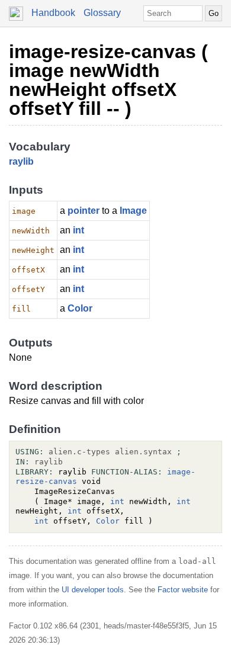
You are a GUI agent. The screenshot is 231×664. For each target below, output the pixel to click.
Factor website (183, 589)
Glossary (102, 13)
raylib (21, 161)
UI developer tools (93, 589)
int (78, 230)
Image (133, 211)
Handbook (53, 13)
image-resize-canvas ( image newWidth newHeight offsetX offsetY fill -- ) (108, 80)
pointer (84, 211)
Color (80, 308)
